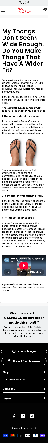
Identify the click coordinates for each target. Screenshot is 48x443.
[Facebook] (14, 416)
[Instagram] (23, 416)
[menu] (3, 10)
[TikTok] (32, 416)
